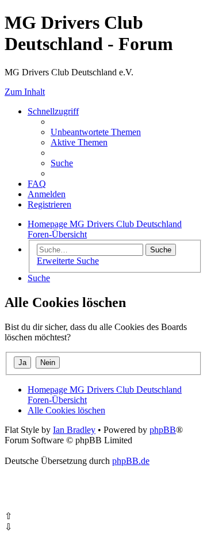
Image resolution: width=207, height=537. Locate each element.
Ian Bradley (74, 430)
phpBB (163, 430)
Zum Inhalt (25, 92)
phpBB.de (131, 461)
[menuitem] (96, 132)
